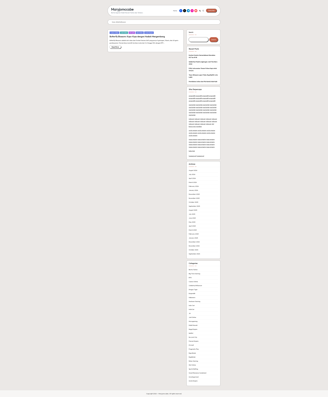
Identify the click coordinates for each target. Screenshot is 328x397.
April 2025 (192, 226)
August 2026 (193, 170)
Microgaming (193, 321)
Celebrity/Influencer (195, 285)
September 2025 (194, 206)
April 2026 (192, 178)
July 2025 (192, 214)
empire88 (192, 96)
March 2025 (193, 230)
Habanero (192, 297)
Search (191, 32)
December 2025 (194, 194)
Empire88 (192, 293)
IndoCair (191, 309)
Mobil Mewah (193, 325)
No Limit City (193, 337)
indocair (191, 119)
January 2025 (193, 238)
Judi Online (124, 33)
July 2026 (192, 174)
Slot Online (139, 33)
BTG (190, 277)
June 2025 (192, 218)
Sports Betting (193, 369)
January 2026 (193, 190)
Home (113, 22)
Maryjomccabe (122, 9)
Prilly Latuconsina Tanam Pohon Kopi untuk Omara (203, 69)
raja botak (192, 105)
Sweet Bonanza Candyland (197, 373)
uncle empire (193, 130)
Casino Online (114, 33)
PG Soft (131, 33)
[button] (211, 10)
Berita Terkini (193, 269)
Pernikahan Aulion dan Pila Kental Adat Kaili (203, 81)
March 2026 (193, 182)
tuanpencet (192, 156)
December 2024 (194, 242)
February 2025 (194, 234)
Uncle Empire (149, 33)
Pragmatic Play (194, 349)
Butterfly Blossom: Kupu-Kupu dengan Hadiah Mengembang (137, 36)
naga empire (193, 139)
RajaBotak (192, 357)
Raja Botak (192, 353)
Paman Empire (193, 341)
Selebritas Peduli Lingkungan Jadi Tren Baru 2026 (203, 63)
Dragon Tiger (193, 289)
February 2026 (194, 186)
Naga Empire (193, 329)
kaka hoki (192, 151)
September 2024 (194, 254)
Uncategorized (194, 377)
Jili (190, 313)
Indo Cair (192, 305)
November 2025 (194, 198)
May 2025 (192, 222)
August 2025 (193, 210)
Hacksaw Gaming (194, 301)
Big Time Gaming (194, 273)
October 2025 (193, 202)
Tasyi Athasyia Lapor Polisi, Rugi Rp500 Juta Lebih (203, 76)
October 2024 (193, 250)
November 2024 (194, 246)
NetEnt (191, 333)
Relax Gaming (193, 361)
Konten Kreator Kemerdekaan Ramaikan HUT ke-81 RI (202, 56)
